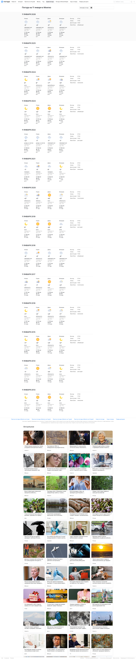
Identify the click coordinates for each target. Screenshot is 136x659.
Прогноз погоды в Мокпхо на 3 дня (20, 419)
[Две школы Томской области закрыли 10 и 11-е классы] (56, 622)
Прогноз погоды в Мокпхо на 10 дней (83, 419)
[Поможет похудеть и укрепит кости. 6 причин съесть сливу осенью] (79, 463)
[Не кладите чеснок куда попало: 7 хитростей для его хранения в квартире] (102, 509)
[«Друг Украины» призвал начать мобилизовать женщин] (79, 531)
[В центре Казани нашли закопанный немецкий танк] (34, 463)
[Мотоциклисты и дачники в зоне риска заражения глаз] (102, 599)
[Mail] (2, 1)
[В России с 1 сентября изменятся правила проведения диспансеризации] (102, 463)
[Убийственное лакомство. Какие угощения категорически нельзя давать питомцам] (34, 441)
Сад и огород (110, 419)
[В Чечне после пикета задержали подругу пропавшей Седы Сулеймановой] (56, 463)
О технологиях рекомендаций (106, 658)
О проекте (82, 658)
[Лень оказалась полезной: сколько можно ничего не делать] (102, 576)
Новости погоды (100, 419)
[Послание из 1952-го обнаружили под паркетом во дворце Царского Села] (56, 441)
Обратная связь (116, 658)
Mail (2, 658)
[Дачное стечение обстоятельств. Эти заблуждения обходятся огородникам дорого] (34, 554)
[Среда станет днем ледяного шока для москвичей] (102, 486)
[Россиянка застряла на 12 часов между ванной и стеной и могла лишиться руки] (56, 531)
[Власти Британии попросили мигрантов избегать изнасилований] (34, 486)
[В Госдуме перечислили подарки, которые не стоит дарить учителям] (79, 576)
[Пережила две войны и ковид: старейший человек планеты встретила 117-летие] (102, 441)
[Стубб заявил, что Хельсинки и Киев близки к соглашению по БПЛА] (56, 644)
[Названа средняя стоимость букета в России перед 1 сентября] (79, 599)
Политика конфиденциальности (91, 658)
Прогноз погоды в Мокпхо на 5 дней (41, 419)
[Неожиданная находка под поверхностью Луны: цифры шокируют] (79, 622)
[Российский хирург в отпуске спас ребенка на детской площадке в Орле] (34, 644)
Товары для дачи (120, 419)
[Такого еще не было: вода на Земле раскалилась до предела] (102, 554)
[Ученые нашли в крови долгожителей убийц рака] (79, 554)
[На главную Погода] (6, 1)
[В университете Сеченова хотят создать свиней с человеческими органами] (79, 509)
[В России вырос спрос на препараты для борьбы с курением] (79, 486)
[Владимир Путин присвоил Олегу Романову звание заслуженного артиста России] (79, 644)
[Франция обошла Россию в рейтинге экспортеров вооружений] (56, 554)
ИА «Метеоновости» (130, 658)
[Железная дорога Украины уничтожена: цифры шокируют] (102, 622)
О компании (6, 658)
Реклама (12, 658)
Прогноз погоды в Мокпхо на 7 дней (62, 419)
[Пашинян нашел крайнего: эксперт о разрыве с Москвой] (34, 622)
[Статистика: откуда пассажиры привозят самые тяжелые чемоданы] (56, 599)
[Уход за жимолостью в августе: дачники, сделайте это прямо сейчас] (34, 509)
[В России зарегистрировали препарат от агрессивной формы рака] (56, 576)
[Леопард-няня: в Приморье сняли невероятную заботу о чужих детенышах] (56, 486)
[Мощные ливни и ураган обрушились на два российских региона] (102, 531)
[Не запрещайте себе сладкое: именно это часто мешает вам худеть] (34, 599)
